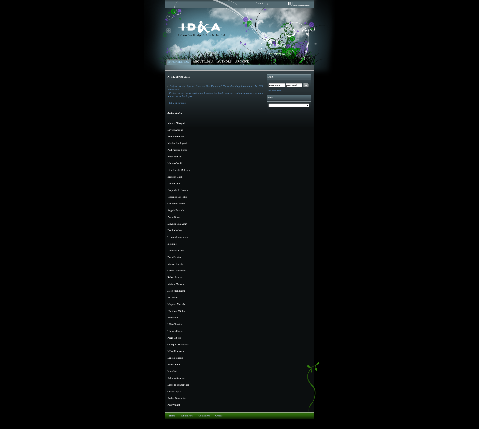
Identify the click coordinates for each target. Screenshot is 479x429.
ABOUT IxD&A (203, 61)
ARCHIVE (242, 61)
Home (172, 415)
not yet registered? (275, 90)
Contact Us (204, 415)
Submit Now (187, 415)
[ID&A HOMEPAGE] (201, 36)
